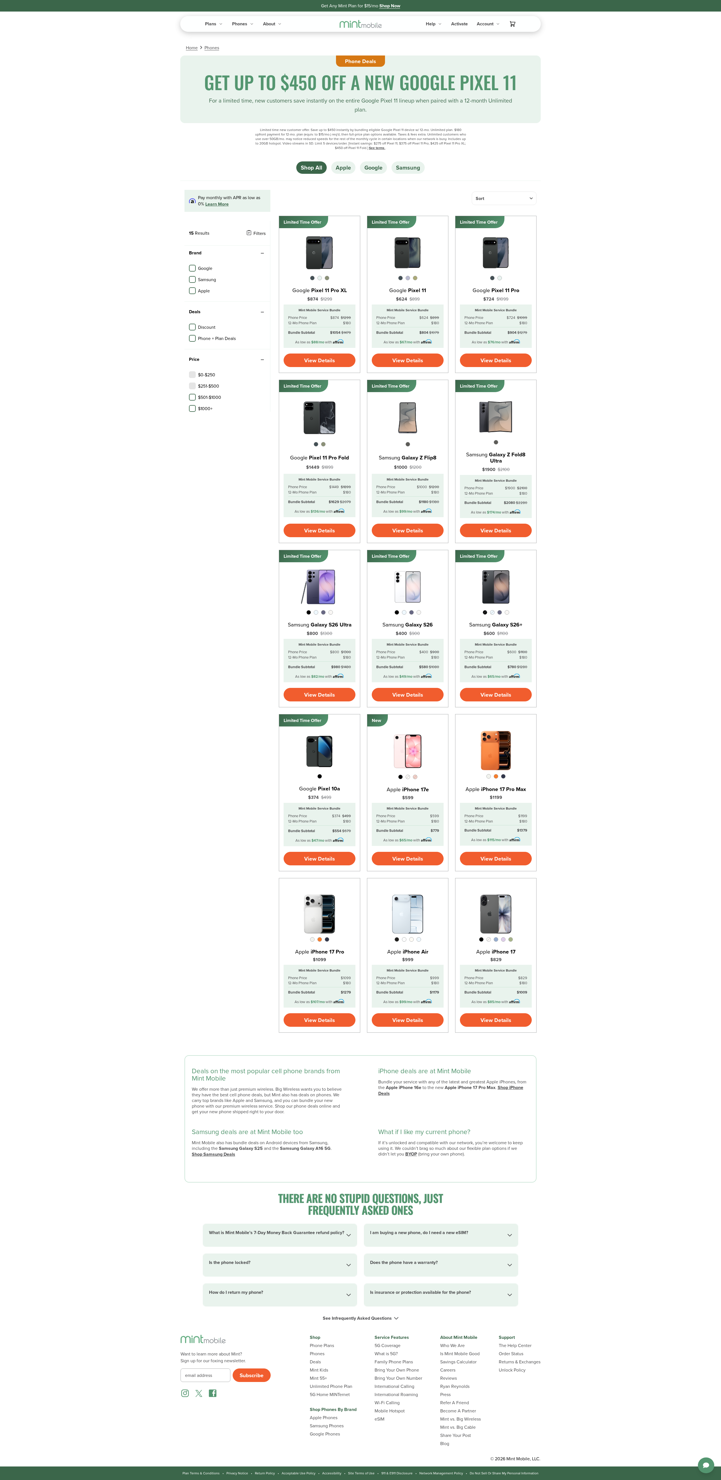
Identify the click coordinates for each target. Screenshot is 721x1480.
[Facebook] (212, 1393)
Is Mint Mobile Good (460, 1353)
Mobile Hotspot (390, 1411)
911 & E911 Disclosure (397, 1473)
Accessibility (331, 1473)
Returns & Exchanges (519, 1362)
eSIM (379, 1419)
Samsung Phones (327, 1425)
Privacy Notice (237, 1473)
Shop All (311, 167)
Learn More (217, 204)
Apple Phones (323, 1417)
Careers (447, 1370)
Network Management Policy (441, 1473)
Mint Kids (319, 1370)
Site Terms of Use (361, 1473)
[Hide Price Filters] (262, 359)
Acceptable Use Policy (298, 1473)
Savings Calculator (458, 1362)
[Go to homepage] (360, 24)
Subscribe (252, 1375)
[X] (198, 1393)
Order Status (511, 1353)
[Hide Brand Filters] (262, 253)
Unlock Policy (512, 1370)
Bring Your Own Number (398, 1378)
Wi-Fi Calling (387, 1402)
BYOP (411, 1154)
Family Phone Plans (394, 1362)
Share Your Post (455, 1435)
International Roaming (396, 1394)
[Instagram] (185, 1393)
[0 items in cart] (512, 24)
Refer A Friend (454, 1402)
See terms (377, 147)
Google (373, 167)
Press (445, 1394)
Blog (444, 1443)
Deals (315, 1362)
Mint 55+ (318, 1378)
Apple (343, 167)
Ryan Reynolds (454, 1386)
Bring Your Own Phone (397, 1370)
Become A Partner (458, 1411)
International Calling (394, 1386)
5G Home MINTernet (330, 1394)
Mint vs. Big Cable (458, 1427)
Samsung (408, 167)
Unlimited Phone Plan (331, 1386)
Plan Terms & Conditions (201, 1473)
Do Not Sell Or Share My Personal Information (504, 1473)
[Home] (203, 1342)
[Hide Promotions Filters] (262, 312)
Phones (211, 48)
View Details (319, 360)
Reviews (448, 1378)
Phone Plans (322, 1345)
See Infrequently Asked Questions (357, 1318)
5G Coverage (387, 1345)
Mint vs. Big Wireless (460, 1419)
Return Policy (265, 1473)
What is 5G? (386, 1353)
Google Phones (325, 1434)
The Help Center (515, 1345)
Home (192, 48)
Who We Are (452, 1345)
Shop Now (389, 6)
